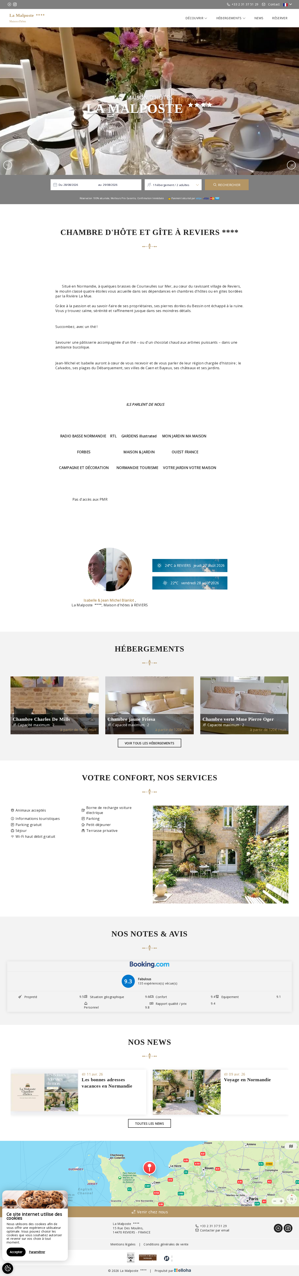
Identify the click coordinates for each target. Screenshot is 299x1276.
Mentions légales (122, 1244)
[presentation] (7, 165)
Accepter (16, 1252)
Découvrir (194, 18)
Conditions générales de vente (166, 1244)
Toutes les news (149, 1123)
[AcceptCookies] (7, 1268)
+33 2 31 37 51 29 (213, 1226)
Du (61, 185)
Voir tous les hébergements (149, 743)
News (258, 18)
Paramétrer (37, 1252)
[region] (35, 1225)
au (100, 185)
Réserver (279, 18)
